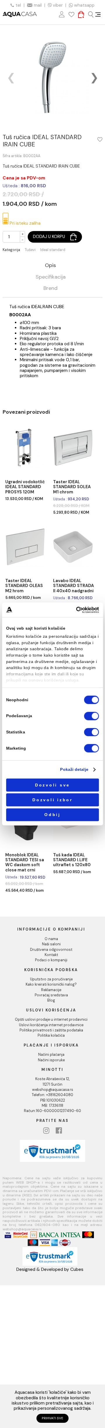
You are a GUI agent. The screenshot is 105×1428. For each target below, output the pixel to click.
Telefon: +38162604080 (52, 1095)
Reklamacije (51, 990)
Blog (51, 1000)
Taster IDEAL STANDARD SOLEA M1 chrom (72, 487)
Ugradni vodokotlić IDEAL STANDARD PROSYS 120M (25, 487)
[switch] (91, 716)
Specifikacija (51, 277)
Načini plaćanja (51, 1054)
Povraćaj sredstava (51, 995)
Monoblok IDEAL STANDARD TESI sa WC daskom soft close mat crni (24, 863)
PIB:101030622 (52, 1100)
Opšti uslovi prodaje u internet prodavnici (51, 1019)
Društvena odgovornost (51, 949)
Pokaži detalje (74, 769)
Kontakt (51, 955)
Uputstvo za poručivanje (51, 979)
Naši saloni (51, 944)
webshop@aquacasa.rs (52, 1089)
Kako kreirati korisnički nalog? (51, 984)
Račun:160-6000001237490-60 (52, 1111)
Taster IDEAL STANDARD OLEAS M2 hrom (24, 585)
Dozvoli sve (52, 785)
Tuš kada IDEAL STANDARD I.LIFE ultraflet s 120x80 (72, 860)
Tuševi (30, 250)
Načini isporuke (51, 1060)
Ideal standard (52, 250)
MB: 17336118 (52, 1105)
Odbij (52, 815)
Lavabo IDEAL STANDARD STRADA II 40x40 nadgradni (73, 585)
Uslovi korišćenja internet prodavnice (51, 1025)
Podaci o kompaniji (51, 960)
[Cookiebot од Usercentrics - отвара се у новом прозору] (76, 609)
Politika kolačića (51, 1035)
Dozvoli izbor (52, 800)
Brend (50, 289)
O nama (51, 939)
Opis (50, 266)
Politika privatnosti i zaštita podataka (51, 1030)
